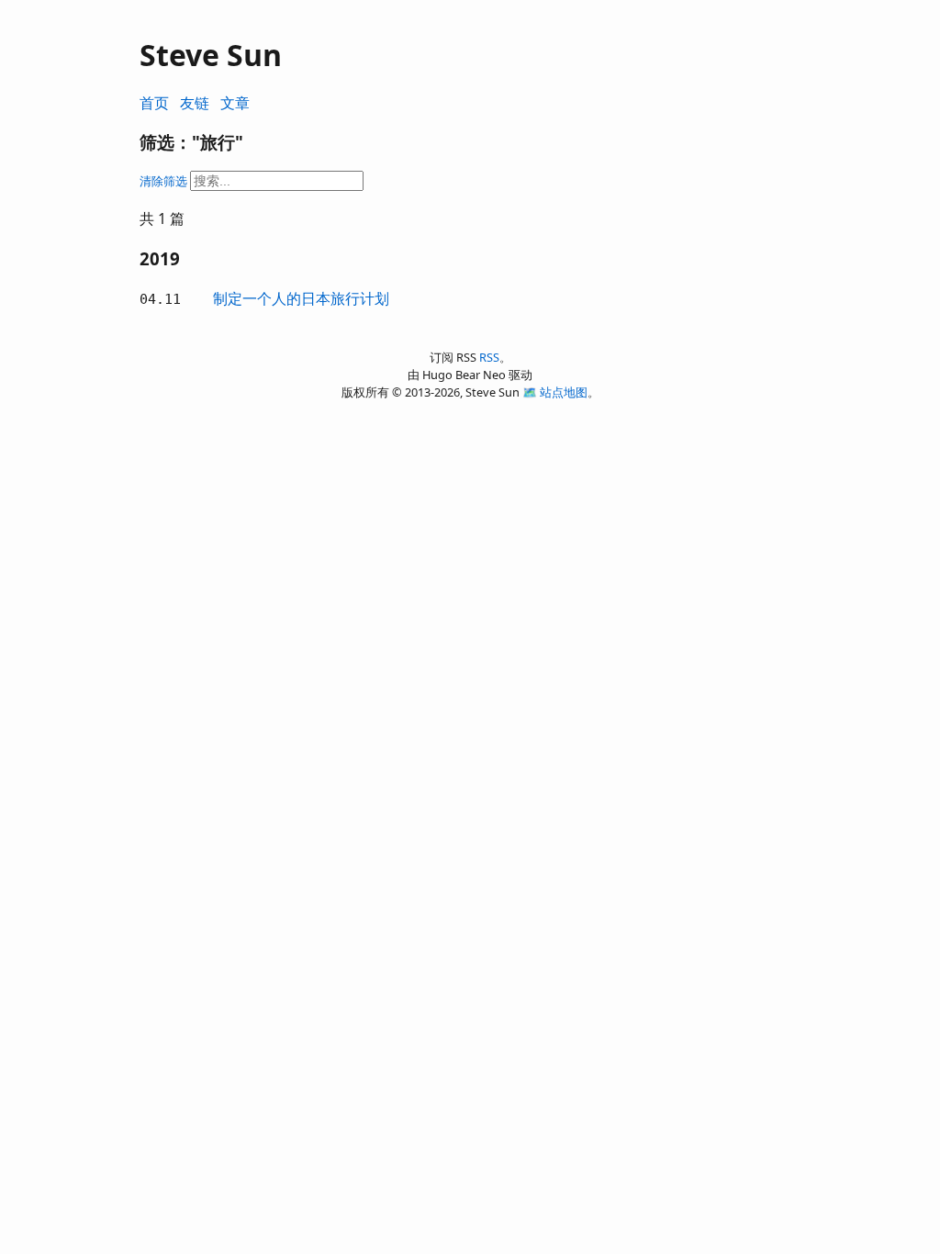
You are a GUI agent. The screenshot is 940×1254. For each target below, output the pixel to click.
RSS (489, 357)
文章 (235, 103)
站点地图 (564, 392)
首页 (154, 103)
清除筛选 (163, 181)
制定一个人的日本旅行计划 (301, 298)
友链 (194, 103)
